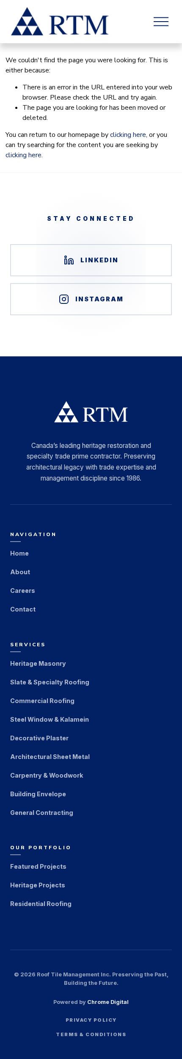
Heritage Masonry (38, 663)
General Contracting (41, 812)
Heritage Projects (37, 884)
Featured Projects (38, 866)
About (20, 571)
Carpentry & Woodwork (46, 774)
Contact (23, 609)
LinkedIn (99, 260)
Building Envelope (38, 793)
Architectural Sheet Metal (50, 756)
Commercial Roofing (42, 700)
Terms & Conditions (91, 1034)
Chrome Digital (108, 1002)
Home (19, 553)
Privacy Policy (91, 1020)
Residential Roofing (41, 903)
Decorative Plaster (39, 737)
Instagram (99, 299)
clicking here (128, 134)
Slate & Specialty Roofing (49, 681)
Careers (22, 590)
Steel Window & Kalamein (49, 719)
